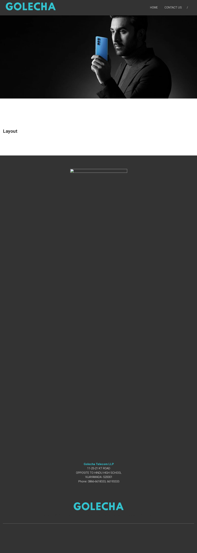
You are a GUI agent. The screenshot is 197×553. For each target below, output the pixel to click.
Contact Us (173, 7)
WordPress (147, 515)
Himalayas (100, 515)
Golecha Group (74, 515)
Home (154, 7)
